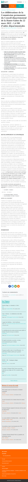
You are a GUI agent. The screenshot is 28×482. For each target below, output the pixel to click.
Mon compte (4, 451)
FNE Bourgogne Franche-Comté (12, 317)
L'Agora (20, 5)
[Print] (18, 286)
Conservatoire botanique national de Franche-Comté (16, 323)
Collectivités (4, 411)
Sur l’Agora (5, 301)
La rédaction (11, 394)
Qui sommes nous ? (5, 463)
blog (3, 373)
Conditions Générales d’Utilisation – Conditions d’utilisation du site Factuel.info (14, 471)
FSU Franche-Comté (10, 335)
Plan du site (4, 475)
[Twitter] (12, 286)
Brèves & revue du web (10, 385)
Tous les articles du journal (7, 461)
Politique (7, 419)
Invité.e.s (7, 363)
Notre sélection (14, 380)
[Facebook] (9, 286)
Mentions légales (5, 468)
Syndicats (6, 437)
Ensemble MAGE (9, 308)
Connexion (19, 2)
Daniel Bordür (8, 421)
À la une (3, 459)
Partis (3, 437)
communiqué (4, 315)
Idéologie (3, 419)
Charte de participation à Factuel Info (9, 473)
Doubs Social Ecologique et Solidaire (12, 345)
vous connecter (12, 294)
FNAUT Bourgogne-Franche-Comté (12, 355)
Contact (3, 466)
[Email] (15, 286)
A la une (12, 5)
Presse (11, 419)
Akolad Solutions (18, 480)
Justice (3, 401)
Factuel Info (12, 480)
